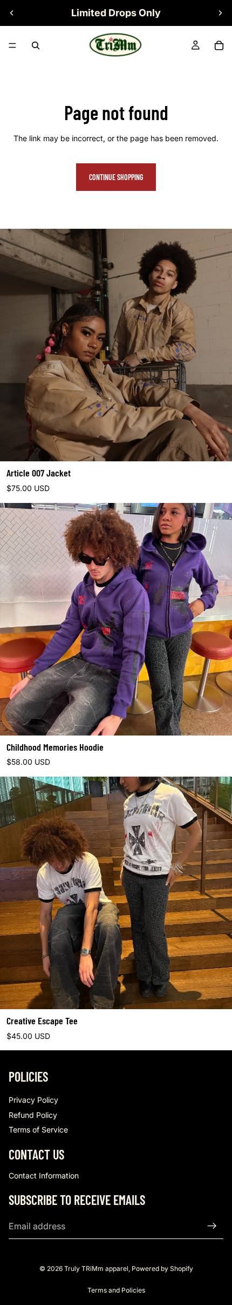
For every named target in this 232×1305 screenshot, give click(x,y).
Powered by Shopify (162, 1268)
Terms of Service (38, 1130)
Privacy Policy (33, 1099)
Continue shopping (116, 177)
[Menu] (12, 45)
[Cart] (219, 45)
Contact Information (44, 1175)
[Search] (35, 45)
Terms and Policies (116, 1290)
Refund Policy (33, 1114)
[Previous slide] (12, 13)
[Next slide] (220, 13)
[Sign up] (212, 1226)
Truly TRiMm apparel (96, 1268)
